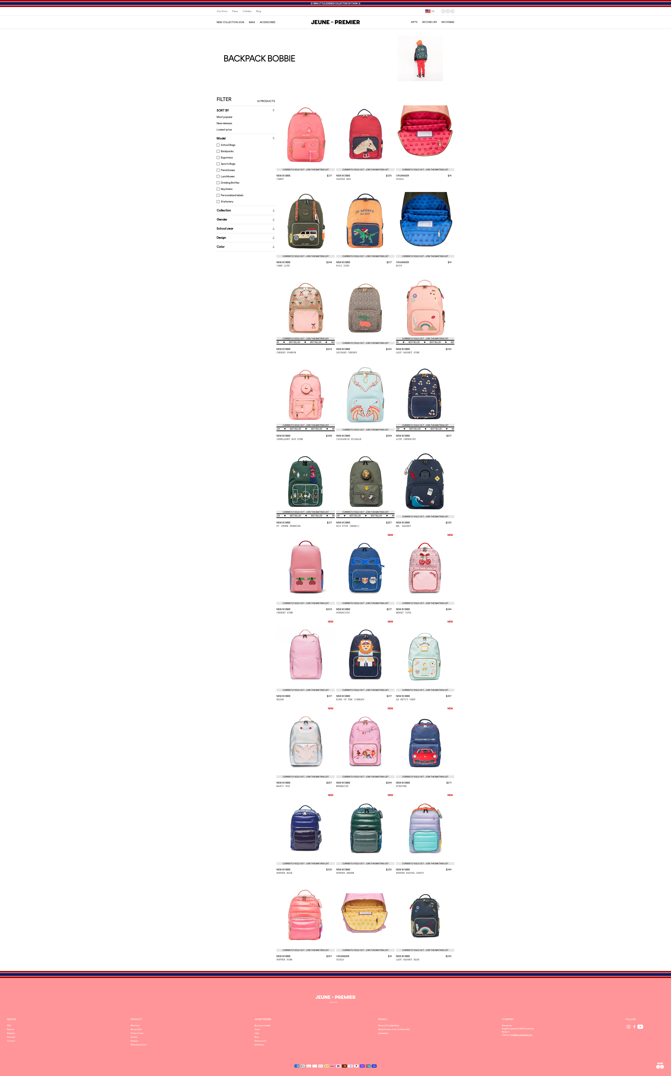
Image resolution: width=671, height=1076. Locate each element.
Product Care (137, 1033)
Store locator (260, 1041)
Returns (10, 1029)
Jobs (256, 1033)
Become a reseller (262, 1025)
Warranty (135, 1025)
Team (257, 1029)
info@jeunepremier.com (521, 1035)
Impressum (383, 1033)
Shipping (11, 1033)
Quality (134, 1037)
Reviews (134, 1041)
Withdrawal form (139, 1045)
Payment (11, 1037)
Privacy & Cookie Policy (388, 1025)
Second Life (136, 1029)
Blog (256, 1037)
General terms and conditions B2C (394, 1029)
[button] (443, 11)
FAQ (9, 1025)
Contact (11, 1041)
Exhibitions (259, 1045)
